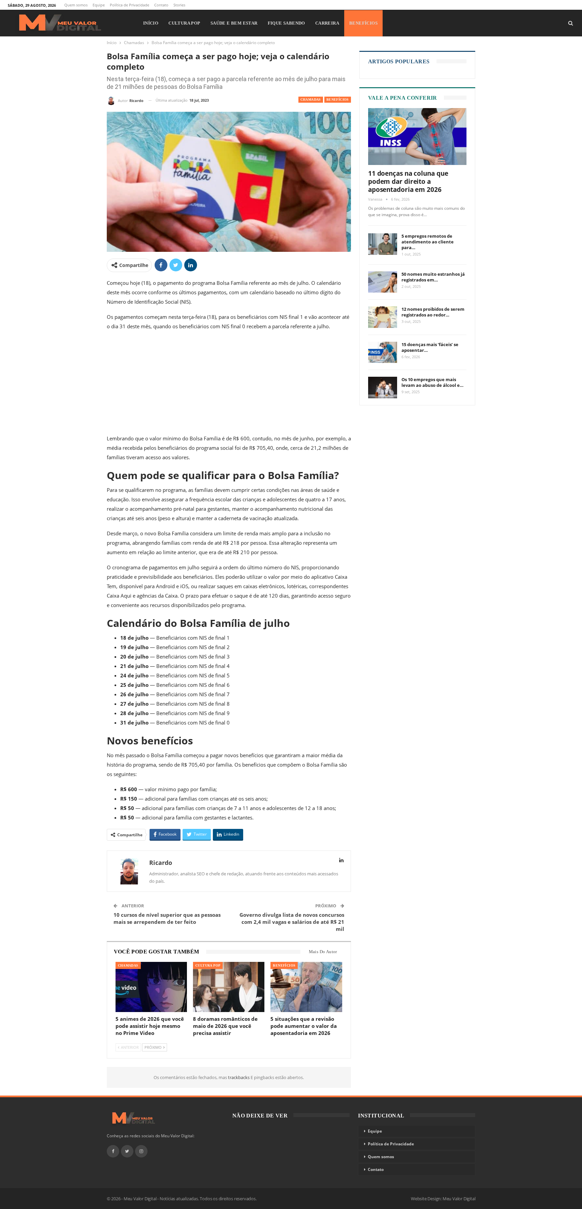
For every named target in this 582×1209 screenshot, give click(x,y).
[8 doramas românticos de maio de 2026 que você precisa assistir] (228, 987)
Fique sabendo (286, 23)
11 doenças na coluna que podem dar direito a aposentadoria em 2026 (408, 181)
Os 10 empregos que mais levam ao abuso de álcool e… (432, 382)
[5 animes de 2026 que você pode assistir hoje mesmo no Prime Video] (151, 987)
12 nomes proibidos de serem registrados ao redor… (432, 312)
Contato (161, 4)
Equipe (99, 4)
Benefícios (363, 23)
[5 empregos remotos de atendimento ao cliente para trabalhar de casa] (382, 244)
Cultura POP (184, 23)
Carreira (327, 23)
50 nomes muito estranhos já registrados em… (433, 277)
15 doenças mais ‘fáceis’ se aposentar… (429, 347)
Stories (179, 4)
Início (150, 23)
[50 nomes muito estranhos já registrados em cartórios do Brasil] (382, 282)
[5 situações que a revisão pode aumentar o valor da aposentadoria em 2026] (306, 987)
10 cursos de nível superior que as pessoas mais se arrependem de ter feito (167, 918)
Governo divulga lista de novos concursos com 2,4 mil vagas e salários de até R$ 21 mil (291, 921)
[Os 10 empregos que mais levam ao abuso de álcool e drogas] (382, 387)
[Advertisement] (229, 384)
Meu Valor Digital (459, 1199)
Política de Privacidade (129, 4)
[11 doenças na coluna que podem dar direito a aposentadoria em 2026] (417, 136)
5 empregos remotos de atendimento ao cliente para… (427, 241)
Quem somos (76, 4)
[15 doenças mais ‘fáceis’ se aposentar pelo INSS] (382, 352)
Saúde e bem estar (234, 23)
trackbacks (239, 1077)
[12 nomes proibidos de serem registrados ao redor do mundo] (382, 317)
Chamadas (310, 99)
